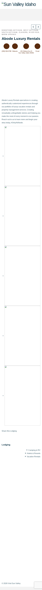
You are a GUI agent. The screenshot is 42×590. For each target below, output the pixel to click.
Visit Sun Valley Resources (15, 520)
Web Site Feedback (12, 555)
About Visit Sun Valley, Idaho (16, 473)
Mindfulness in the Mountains (15, 504)
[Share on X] (3, 436)
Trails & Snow (9, 487)
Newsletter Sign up (11, 551)
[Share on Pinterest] (6, 436)
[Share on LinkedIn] (5, 436)
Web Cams (8, 491)
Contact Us (8, 547)
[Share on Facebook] (2, 436)
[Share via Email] (9, 436)
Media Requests (10, 535)
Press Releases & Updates (15, 539)
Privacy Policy (9, 543)
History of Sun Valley (12, 479)
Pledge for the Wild (11, 508)
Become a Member (11, 527)
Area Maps (8, 483)
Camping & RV (34, 450)
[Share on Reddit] (7, 436)
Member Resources (12, 531)
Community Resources (13, 496)
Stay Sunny (8, 500)
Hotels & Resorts (33, 453)
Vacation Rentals (33, 457)
